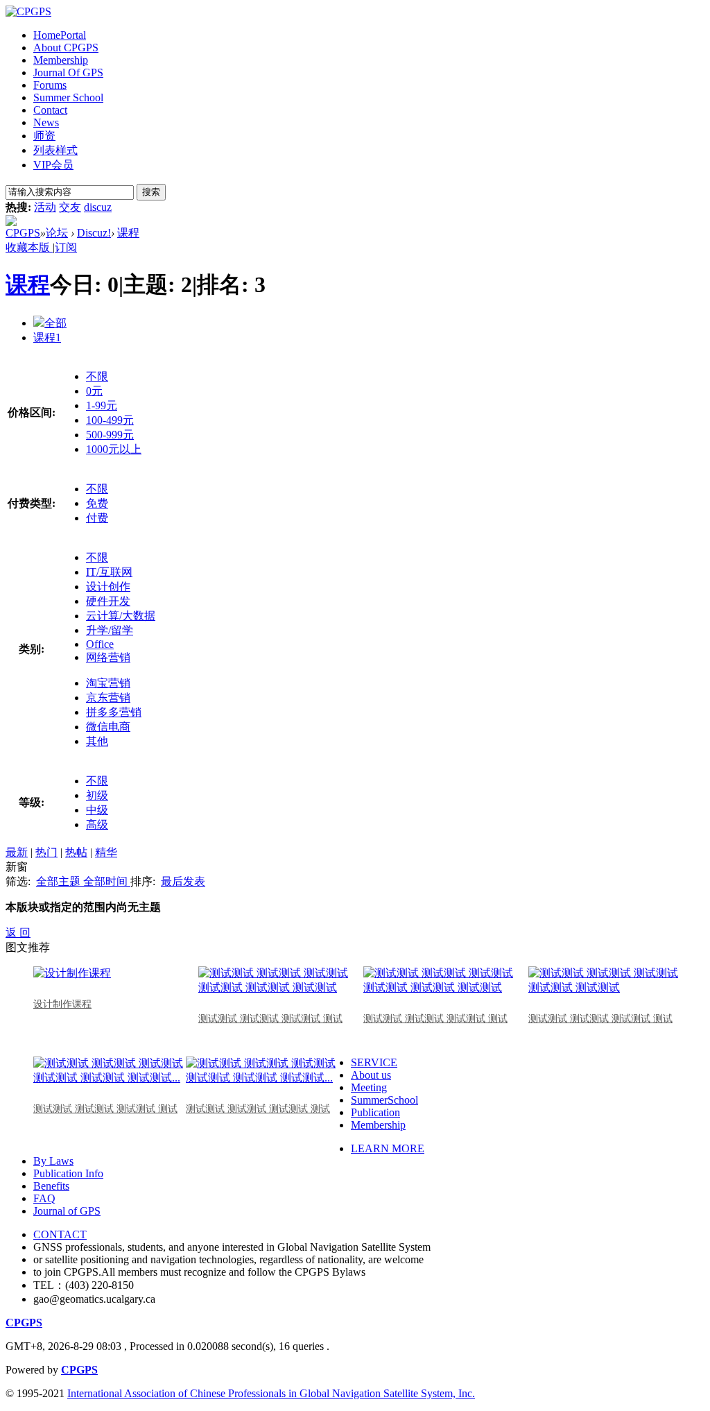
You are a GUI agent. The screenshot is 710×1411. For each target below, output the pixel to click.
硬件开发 (108, 601)
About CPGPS (65, 47)
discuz (98, 207)
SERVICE (374, 1062)
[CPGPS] (28, 11)
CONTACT (60, 1234)
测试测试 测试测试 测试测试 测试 (270, 1019)
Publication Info (68, 1173)
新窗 (17, 867)
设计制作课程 (62, 1004)
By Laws (53, 1161)
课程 (128, 233)
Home (59, 35)
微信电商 (108, 727)
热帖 (76, 852)
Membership (60, 60)
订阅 (66, 247)
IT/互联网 (109, 572)
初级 (97, 795)
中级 (97, 810)
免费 (97, 503)
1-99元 (101, 405)
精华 (106, 852)
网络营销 (108, 657)
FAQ (44, 1198)
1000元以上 (113, 449)
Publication (375, 1112)
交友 (70, 207)
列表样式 (55, 150)
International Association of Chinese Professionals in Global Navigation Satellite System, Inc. (271, 1393)
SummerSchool (384, 1100)
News (46, 122)
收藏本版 (29, 247)
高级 (97, 824)
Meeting (369, 1087)
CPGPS (23, 233)
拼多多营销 (113, 712)
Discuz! (94, 233)
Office (100, 644)
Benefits (51, 1186)
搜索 (151, 192)
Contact (50, 110)
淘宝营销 (108, 683)
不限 (97, 376)
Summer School (68, 97)
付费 (97, 518)
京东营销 (108, 697)
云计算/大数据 (120, 616)
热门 (46, 852)
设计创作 (108, 586)
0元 (94, 391)
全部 (55, 323)
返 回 (18, 933)
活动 (45, 207)
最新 (17, 852)
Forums (50, 85)
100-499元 (110, 420)
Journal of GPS (67, 1211)
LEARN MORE (387, 1148)
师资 (44, 136)
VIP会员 (53, 165)
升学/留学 (109, 630)
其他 (97, 741)
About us (371, 1075)
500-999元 (110, 435)
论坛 (57, 233)
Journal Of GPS (68, 72)
